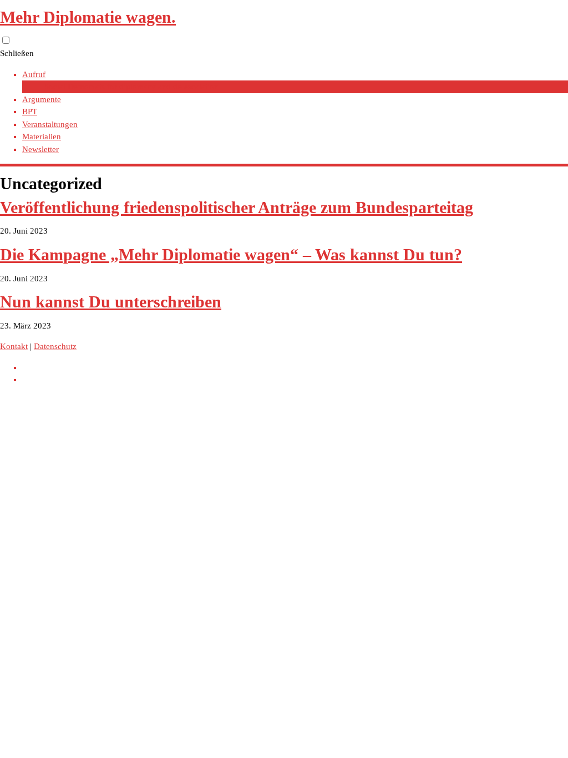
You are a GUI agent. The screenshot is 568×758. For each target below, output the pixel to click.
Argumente (41, 99)
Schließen (17, 53)
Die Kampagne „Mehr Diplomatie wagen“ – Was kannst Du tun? (231, 254)
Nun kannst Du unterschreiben (110, 301)
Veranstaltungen (50, 124)
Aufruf (33, 74)
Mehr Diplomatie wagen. (88, 17)
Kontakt (14, 346)
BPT (29, 111)
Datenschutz (55, 346)
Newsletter (40, 149)
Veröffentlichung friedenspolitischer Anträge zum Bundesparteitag (236, 207)
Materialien (41, 136)
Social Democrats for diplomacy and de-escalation (131, 86)
